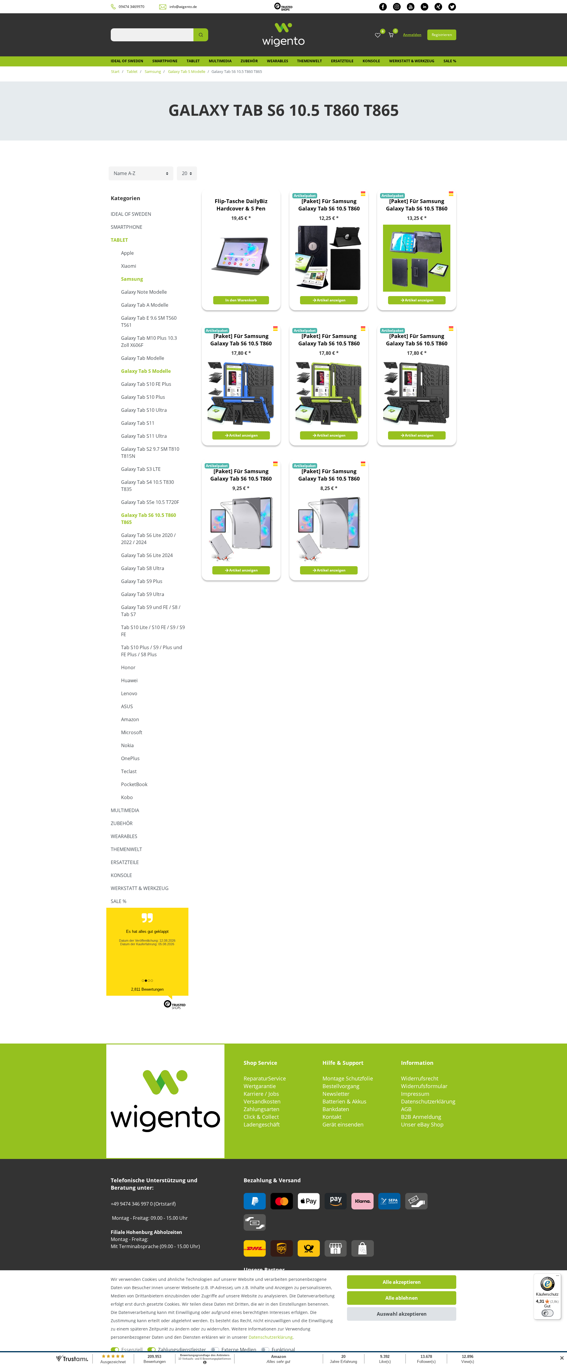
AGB (406, 1109)
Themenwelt (309, 60)
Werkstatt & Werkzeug (411, 60)
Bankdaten (335, 1109)
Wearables (277, 60)
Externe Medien (238, 1349)
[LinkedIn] (424, 7)
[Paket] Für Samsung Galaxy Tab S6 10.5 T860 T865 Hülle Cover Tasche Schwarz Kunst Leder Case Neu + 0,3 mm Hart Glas (417, 204)
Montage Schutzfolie (347, 1078)
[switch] (547, 1313)
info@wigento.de (183, 6)
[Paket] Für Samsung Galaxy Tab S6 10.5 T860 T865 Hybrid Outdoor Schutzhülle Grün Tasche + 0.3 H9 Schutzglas (329, 339)
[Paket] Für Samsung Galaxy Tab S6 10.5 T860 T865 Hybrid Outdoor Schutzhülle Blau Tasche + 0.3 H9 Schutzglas (240, 339)
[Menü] (557, 1277)
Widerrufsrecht (419, 1078)
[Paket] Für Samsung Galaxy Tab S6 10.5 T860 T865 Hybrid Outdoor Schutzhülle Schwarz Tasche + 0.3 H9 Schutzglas (416, 339)
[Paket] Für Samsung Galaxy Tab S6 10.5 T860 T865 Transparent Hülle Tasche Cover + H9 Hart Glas (241, 475)
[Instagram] (397, 7)
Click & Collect (261, 1116)
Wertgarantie (260, 1086)
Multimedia (220, 60)
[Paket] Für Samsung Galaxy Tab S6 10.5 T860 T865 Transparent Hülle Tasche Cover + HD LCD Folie (329, 475)
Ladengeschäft (262, 1124)
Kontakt (331, 1116)
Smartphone (164, 60)
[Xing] (438, 7)
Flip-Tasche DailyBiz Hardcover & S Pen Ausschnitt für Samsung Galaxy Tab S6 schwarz (241, 204)
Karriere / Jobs (261, 1093)
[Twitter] (452, 7)
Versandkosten (262, 1101)
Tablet (193, 60)
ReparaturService (265, 1078)
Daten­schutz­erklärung (271, 1337)
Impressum (415, 1093)
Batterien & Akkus (344, 1101)
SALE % (450, 60)
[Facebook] (383, 7)
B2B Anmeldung (421, 1116)
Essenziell (132, 1349)
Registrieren (442, 34)
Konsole (371, 60)
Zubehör (249, 60)
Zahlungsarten (261, 1109)
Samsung (152, 71)
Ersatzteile (342, 60)
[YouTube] (411, 7)
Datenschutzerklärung (428, 1101)
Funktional (283, 1349)
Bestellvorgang (340, 1086)
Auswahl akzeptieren (402, 1314)
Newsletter (335, 1093)
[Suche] (200, 34)
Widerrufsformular (424, 1086)
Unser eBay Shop (422, 1124)
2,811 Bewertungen (147, 989)
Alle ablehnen (401, 1298)
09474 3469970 (131, 6)
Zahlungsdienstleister (182, 1349)
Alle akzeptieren (402, 1282)
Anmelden (412, 34)
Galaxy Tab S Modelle (186, 71)
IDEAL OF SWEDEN (127, 60)
